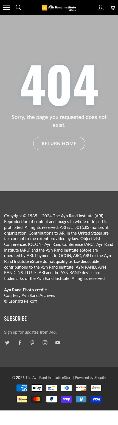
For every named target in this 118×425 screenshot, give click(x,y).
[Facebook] (19, 342)
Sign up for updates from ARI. (30, 332)
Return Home (59, 143)
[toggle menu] (6, 7)
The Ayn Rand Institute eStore (49, 377)
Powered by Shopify (90, 377)
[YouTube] (57, 342)
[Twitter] (7, 342)
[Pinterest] (32, 342)
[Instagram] (45, 342)
